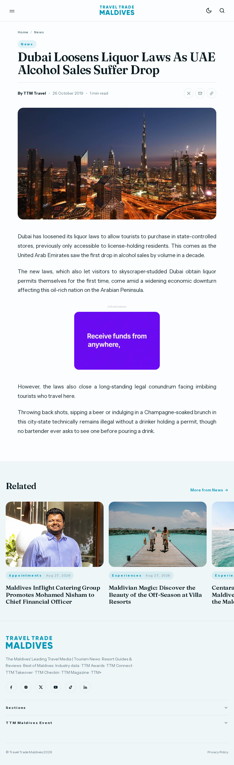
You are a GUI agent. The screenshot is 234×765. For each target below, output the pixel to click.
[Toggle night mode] (209, 10)
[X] (40, 687)
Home (23, 32)
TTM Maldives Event (29, 723)
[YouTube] (55, 687)
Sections (16, 707)
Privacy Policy (217, 752)
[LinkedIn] (85, 687)
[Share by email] (200, 93)
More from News (206, 490)
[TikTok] (70, 687)
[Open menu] (12, 10)
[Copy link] (211, 93)
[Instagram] (26, 687)
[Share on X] (188, 93)
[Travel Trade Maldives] (29, 642)
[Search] (222, 10)
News (39, 32)
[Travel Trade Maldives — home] (117, 10)
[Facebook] (11, 687)
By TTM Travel (32, 93)
